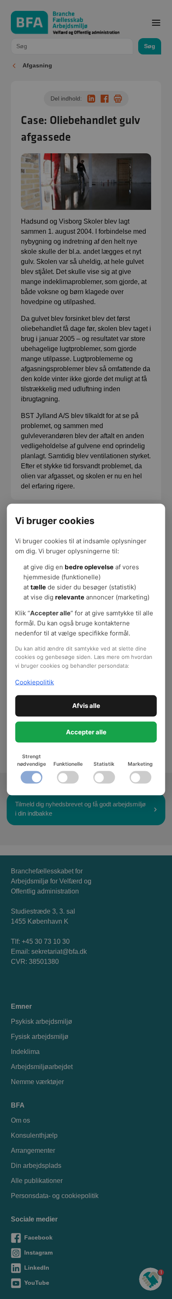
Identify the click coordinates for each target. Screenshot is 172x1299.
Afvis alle (86, 706)
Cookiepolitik (34, 682)
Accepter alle (86, 732)
